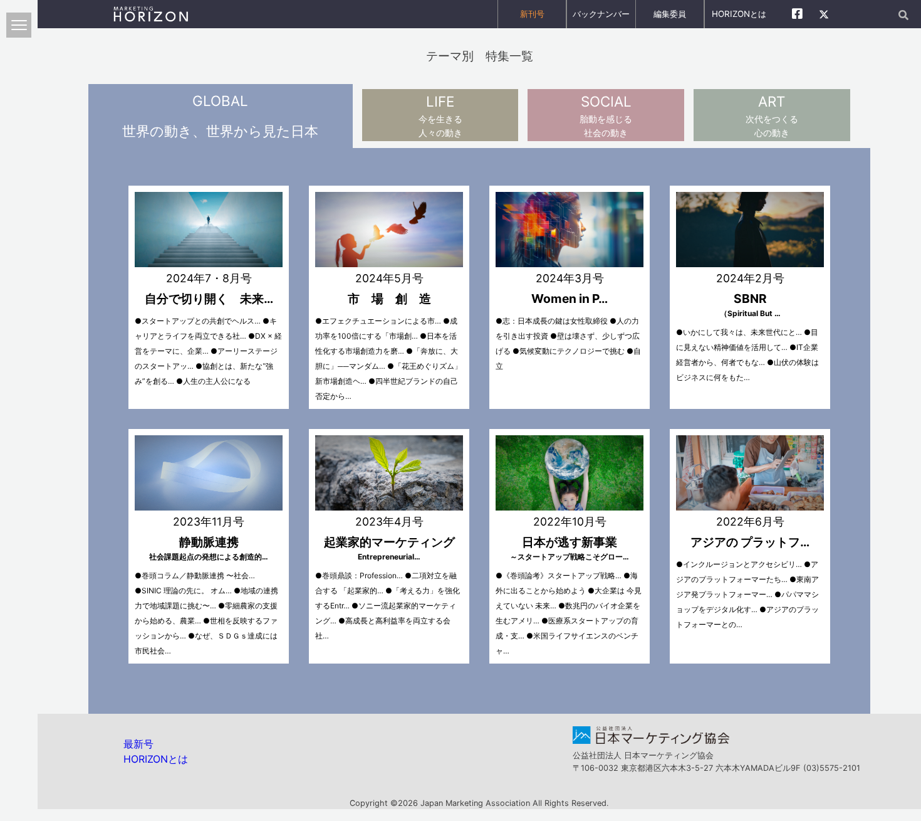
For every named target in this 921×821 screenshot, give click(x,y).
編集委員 (669, 14)
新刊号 (532, 14)
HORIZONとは (739, 14)
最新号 (138, 744)
